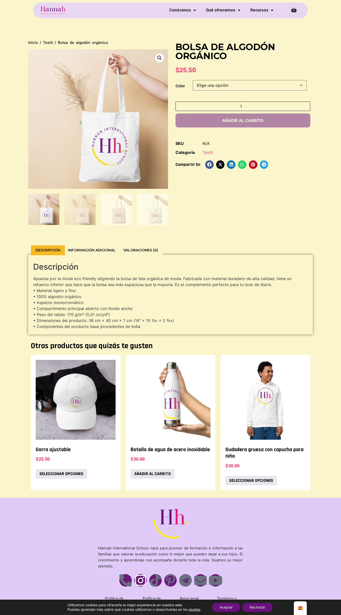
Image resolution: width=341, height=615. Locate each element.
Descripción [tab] (47, 250)
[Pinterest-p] (170, 580)
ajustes (194, 609)
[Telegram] (185, 580)
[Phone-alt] (125, 580)
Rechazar (257, 607)
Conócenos (180, 10)
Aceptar (226, 607)
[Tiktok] (155, 580)
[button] (159, 57)
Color (180, 86)
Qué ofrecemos (220, 10)
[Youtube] (215, 580)
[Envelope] (200, 580)
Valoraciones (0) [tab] (140, 250)
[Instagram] (140, 580)
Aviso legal (189, 598)
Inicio (33, 42)
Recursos (259, 10)
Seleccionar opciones (61, 474)
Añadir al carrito (242, 120)
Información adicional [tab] (92, 250)
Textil (48, 42)
